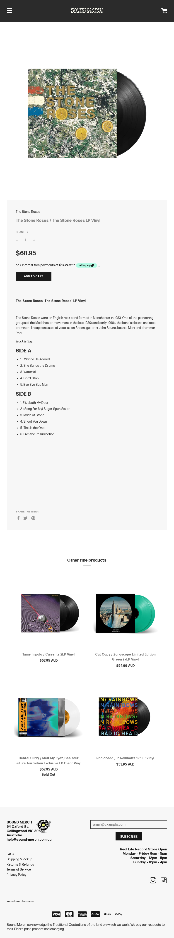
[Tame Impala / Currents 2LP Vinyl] (49, 614)
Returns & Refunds (20, 864)
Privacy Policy (17, 875)
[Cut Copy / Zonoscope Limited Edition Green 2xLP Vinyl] (125, 614)
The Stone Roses (28, 212)
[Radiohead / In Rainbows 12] (125, 718)
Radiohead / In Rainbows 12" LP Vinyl (125, 758)
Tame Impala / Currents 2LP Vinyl (48, 654)
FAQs (10, 854)
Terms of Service (19, 869)
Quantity (22, 232)
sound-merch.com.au (20, 901)
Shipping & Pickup (19, 859)
